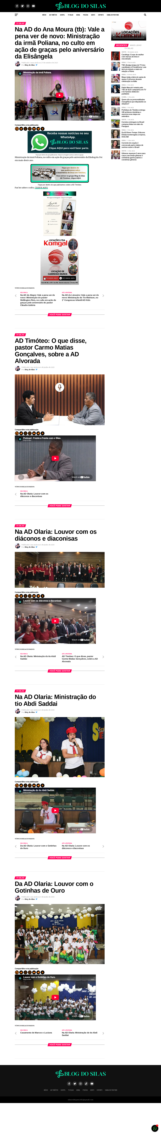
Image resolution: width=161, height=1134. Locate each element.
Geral (78, 15)
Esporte (101, 15)
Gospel (62, 15)
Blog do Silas (30, 65)
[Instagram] (30, 129)
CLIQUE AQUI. (41, 187)
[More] (42, 129)
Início (44, 15)
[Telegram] (38, 129)
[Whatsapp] (25, 129)
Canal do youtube (113, 15)
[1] (155, 1129)
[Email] (34, 129)
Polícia (85, 15)
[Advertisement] (65, 1118)
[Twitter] (21, 129)
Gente (93, 15)
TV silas (70, 15)
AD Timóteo (53, 15)
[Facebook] (17, 129)
